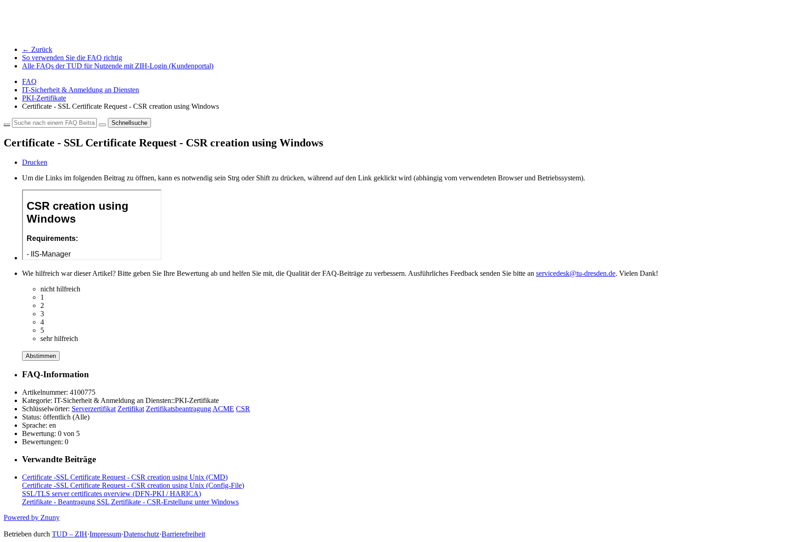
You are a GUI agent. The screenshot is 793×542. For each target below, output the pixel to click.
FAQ (29, 81)
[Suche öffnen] (102, 124)
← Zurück (37, 49)
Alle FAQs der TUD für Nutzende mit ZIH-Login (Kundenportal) (117, 66)
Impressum (105, 534)
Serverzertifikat (94, 409)
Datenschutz (141, 534)
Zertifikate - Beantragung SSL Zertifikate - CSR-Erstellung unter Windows (130, 502)
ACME (223, 409)
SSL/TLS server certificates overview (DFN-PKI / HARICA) (111, 493)
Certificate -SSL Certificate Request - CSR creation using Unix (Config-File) (133, 485)
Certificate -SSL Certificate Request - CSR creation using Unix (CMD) (125, 477)
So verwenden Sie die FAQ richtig (72, 57)
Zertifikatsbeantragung (178, 409)
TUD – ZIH (69, 534)
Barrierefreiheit (183, 534)
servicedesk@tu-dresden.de (575, 273)
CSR (243, 409)
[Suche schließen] (7, 124)
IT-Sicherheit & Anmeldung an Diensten (80, 90)
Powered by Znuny (32, 517)
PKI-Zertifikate (44, 98)
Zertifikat (130, 409)
